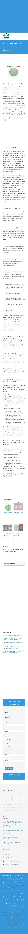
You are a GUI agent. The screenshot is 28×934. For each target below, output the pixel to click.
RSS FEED (5, 818)
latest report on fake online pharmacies (16, 175)
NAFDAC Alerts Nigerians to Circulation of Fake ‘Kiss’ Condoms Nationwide (13, 647)
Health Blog (9, 48)
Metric (6, 712)
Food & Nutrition (15, 900)
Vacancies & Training (14, 924)
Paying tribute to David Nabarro (10, 837)
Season (6, 751)
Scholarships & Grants (14, 921)
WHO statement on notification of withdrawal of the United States (14, 831)
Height (6, 736)
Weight (6, 743)
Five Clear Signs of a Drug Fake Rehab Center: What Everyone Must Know (12, 638)
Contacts (11, 894)
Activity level (8, 758)
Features (16, 897)
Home (4, 48)
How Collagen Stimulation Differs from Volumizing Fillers (12, 643)
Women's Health (16, 927)
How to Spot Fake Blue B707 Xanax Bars (13, 635)
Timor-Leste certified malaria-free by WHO (13, 842)
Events (17, 894)
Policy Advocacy (15, 909)
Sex (5, 728)
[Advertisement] (14, 15)
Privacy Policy (12, 912)
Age (6, 722)
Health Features (19, 48)
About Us (5, 894)
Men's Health (14, 906)
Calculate (9, 768)
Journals (7, 906)
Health (14, 48)
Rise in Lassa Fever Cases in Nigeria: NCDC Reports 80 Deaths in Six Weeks (13, 651)
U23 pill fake (7, 546)
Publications (13, 918)
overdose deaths (9, 195)
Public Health (6, 551)
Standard (7, 717)
